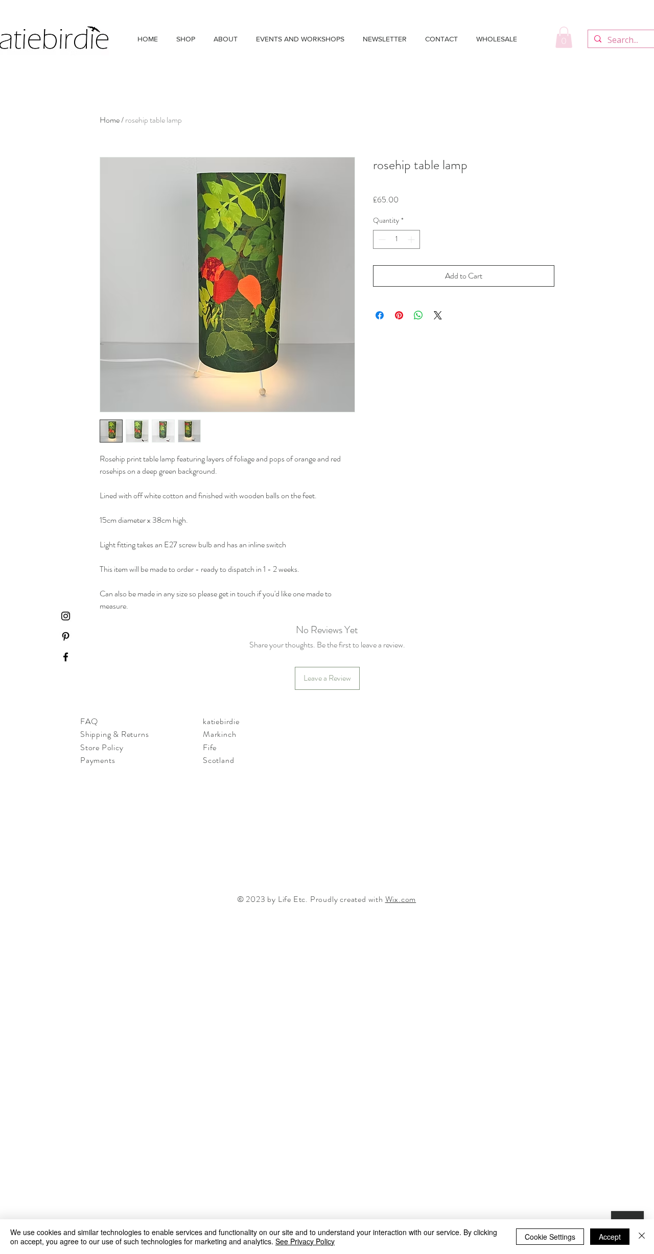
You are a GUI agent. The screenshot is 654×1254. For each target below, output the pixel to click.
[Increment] (412, 239)
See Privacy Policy (305, 1241)
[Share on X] (438, 315)
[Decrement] (381, 239)
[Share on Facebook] (379, 315)
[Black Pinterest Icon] (66, 636)
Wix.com (400, 899)
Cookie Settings (550, 1237)
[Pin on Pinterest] (399, 315)
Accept (610, 1237)
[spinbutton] (396, 239)
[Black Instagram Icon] (66, 616)
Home (110, 120)
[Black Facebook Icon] (66, 657)
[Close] (642, 1236)
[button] (564, 37)
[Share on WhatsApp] (418, 315)
